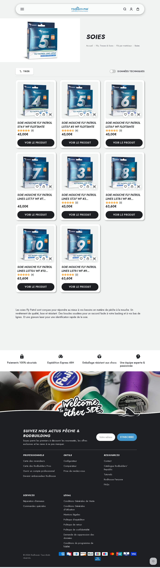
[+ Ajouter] (44, 114)
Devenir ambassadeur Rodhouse (39, 476)
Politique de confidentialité (76, 529)
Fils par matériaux (124, 45)
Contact (107, 461)
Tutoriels (108, 474)
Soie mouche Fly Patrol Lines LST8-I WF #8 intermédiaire (123, 199)
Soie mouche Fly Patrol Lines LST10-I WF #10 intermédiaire (34, 271)
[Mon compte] (131, 9)
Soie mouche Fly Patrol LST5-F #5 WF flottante (79, 125)
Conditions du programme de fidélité (78, 544)
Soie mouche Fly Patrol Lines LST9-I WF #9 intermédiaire (79, 271)
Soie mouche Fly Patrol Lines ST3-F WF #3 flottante (79, 199)
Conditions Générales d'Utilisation (74, 507)
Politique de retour (73, 524)
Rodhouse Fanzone (113, 479)
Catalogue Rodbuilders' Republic (116, 467)
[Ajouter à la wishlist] (37, 114)
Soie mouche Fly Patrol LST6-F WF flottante (123, 125)
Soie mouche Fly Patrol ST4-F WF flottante (34, 125)
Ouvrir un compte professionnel (39, 471)
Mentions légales (72, 514)
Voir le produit (36, 142)
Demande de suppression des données (79, 536)
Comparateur (70, 466)
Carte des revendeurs (34, 461)
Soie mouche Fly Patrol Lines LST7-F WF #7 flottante (34, 199)
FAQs (106, 484)
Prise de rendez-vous (74, 471)
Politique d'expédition (74, 519)
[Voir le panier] (137, 9)
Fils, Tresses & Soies (104, 45)
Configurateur (70, 461)
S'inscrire (127, 437)
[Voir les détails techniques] (50, 114)
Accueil (89, 45)
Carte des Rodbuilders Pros (37, 466)
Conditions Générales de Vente (79, 501)
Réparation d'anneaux (33, 501)
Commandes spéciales (34, 506)
